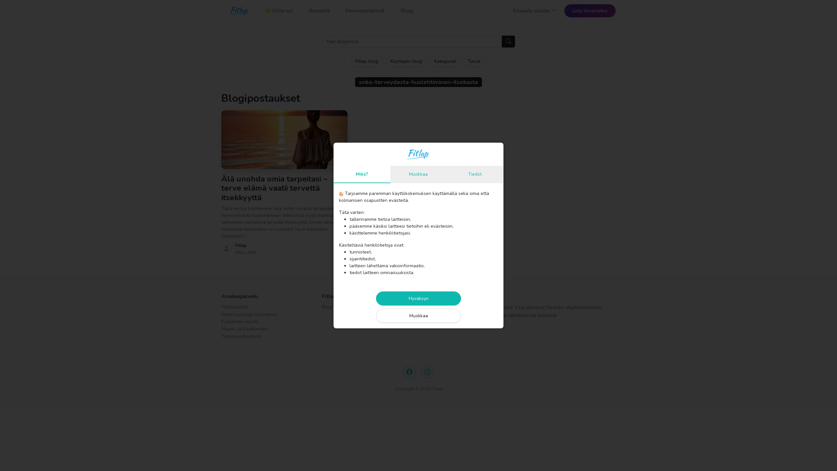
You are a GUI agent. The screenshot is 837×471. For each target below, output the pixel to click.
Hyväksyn (419, 298)
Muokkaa (418, 316)
